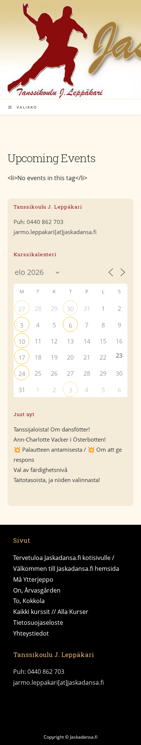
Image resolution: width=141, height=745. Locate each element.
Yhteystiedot (31, 633)
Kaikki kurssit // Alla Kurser (50, 612)
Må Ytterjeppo (33, 579)
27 (21, 309)
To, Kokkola (29, 601)
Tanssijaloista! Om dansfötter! (52, 429)
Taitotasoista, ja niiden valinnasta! (57, 480)
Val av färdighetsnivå (40, 469)
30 (70, 309)
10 (21, 341)
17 (21, 358)
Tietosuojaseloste (38, 622)
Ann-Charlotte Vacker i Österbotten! (60, 439)
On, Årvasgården (37, 590)
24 (21, 374)
